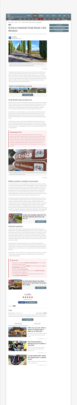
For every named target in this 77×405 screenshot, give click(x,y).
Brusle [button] (45, 19)
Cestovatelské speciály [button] (11, 19)
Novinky (16, 22)
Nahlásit (45, 313)
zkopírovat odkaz (32, 302)
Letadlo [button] (20, 19)
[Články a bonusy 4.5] (17, 359)
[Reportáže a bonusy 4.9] (15, 284)
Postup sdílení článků (59, 30)
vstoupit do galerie (27, 94)
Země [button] (60, 15)
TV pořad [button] (28, 15)
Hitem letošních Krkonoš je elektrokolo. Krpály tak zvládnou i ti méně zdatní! (37, 343)
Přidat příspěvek (28, 319)
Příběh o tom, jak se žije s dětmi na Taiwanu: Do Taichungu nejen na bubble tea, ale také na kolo (37, 329)
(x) (38, 313)
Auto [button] (25, 19)
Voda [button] (36, 19)
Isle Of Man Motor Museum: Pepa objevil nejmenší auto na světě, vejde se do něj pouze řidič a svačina (34, 283)
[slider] (27, 297)
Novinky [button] (35, 15)
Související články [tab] (18, 323)
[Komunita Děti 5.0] (17, 331)
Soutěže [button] (53, 15)
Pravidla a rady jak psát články (59, 28)
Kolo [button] (40, 19)
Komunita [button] (41, 15)
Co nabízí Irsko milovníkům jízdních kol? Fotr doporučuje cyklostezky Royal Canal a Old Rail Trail (34, 216)
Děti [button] (29, 19)
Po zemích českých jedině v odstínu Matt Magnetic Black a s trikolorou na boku (37, 357)
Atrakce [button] (58, 19)
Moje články (59, 25)
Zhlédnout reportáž (40, 221)
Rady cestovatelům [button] (64, 19)
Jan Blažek (14, 37)
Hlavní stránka (10, 22)
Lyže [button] (49, 19)
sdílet (22, 302)
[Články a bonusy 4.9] (17, 345)
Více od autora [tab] (37, 323)
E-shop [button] (64, 15)
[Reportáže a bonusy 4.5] (15, 218)
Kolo (19, 22)
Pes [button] (32, 19)
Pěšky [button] (53, 19)
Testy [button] (47, 15)
